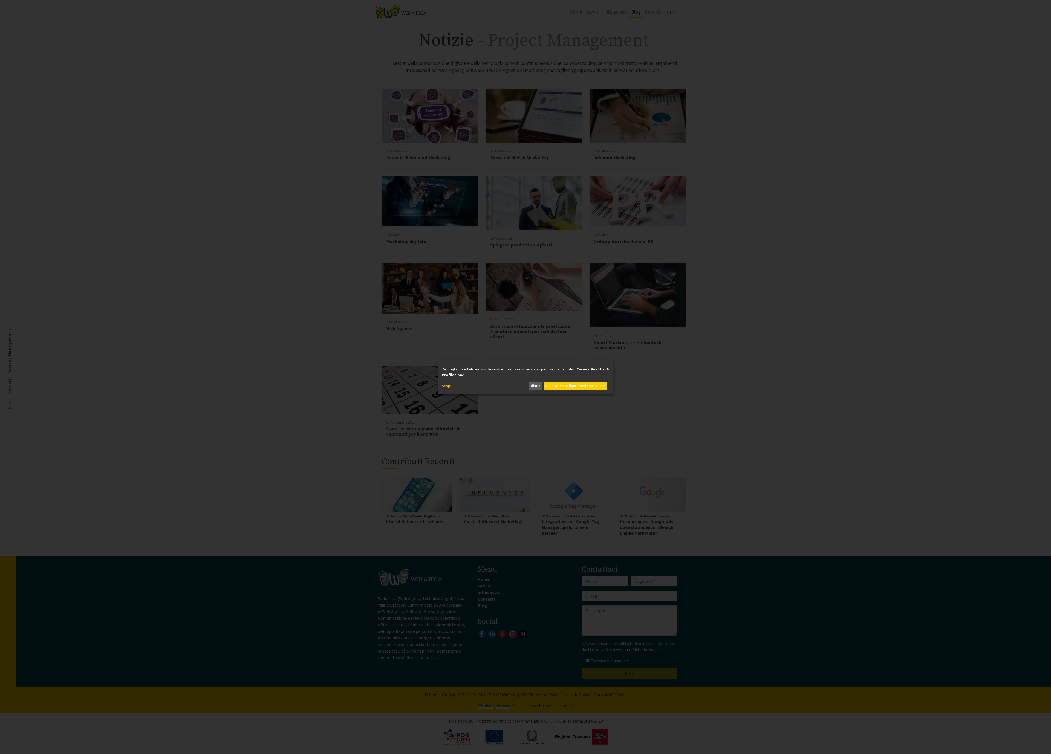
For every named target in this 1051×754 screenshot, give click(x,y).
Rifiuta (535, 385)
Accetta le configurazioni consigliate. (575, 385)
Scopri (447, 385)
